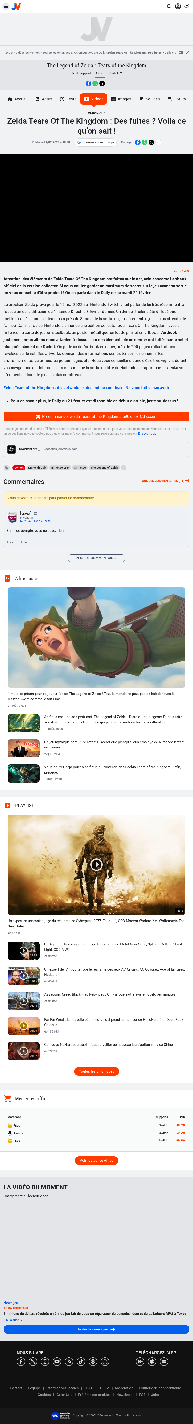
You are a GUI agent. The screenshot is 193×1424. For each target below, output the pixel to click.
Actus (47, 99)
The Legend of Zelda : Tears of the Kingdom (96, 65)
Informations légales (62, 1388)
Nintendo (80, 467)
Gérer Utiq (64, 1395)
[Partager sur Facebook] (88, 83)
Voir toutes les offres (96, 1160)
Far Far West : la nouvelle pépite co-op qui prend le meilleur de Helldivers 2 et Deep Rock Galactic (113, 1022)
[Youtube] (57, 1361)
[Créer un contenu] (187, 52)
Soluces (153, 99)
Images (124, 99)
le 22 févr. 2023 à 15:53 (35, 521)
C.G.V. (104, 1388)
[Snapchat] (105, 1361)
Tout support (81, 73)
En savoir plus (147, 433)
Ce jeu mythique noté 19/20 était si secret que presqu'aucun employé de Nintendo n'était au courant (114, 745)
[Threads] (93, 1361)
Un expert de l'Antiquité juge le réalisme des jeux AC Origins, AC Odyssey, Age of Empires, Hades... (114, 972)
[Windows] (164, 1361)
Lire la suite (12, 1320)
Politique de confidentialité (160, 1388)
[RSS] (69, 1361)
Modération (124, 1388)
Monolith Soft (37, 467)
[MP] (36, 513)
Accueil (8, 52)
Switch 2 (115, 73)
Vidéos (97, 99)
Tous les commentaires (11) (162, 481)
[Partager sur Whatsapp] (95, 83)
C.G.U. (89, 1388)
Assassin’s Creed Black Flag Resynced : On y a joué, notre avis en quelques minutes (110, 994)
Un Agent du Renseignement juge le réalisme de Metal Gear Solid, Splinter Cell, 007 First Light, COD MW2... (113, 947)
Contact (16, 1388)
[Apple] (152, 1361)
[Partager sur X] (102, 83)
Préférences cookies (94, 1395)
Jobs (155, 1395)
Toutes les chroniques (57, 52)
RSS (142, 1395)
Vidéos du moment (28, 52)
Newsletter (124, 1395)
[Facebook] (21, 1361)
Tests (71, 99)
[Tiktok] (81, 1361)
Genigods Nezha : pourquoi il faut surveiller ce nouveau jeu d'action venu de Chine (108, 1044)
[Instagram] (45, 1361)
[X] (33, 1361)
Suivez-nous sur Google (98, 142)
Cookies (44, 1395)
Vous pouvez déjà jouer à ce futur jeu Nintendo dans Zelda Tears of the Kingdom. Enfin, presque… (112, 770)
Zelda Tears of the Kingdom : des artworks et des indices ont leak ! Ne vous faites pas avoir (86, 387)
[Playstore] (140, 1361)
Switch (19, 467)
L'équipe (34, 1388)
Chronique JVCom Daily (89, 52)
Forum (180, 99)
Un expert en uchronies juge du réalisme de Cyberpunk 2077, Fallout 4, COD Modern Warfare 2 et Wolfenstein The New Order (96, 923)
